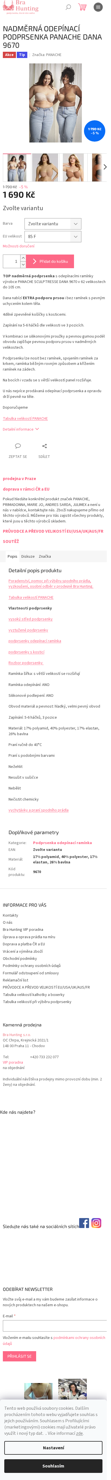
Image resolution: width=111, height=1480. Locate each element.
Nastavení (53, 1448)
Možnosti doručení (18, 246)
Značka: (46, 55)
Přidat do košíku (54, 261)
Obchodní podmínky (20, 959)
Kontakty (10, 915)
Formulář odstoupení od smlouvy (31, 973)
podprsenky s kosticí (26, 652)
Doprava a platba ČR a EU (24, 944)
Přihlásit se (19, 1356)
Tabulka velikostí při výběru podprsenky (37, 1002)
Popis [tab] (12, 556)
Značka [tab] (45, 556)
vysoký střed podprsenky (31, 619)
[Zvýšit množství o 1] (23, 258)
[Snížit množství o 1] (23, 264)
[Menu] (98, 7)
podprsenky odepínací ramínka (35, 641)
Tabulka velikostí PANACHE (25, 418)
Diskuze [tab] (28, 556)
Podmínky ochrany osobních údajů (32, 966)
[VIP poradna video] (38, 1391)
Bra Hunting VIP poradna (23, 930)
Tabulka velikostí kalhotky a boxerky (34, 995)
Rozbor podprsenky (26, 663)
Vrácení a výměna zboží (23, 951)
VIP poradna (13, 1062)
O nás (8, 922)
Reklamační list (15, 980)
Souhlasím (53, 1466)
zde (79, 1433)
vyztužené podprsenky (28, 630)
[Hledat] (68, 7)
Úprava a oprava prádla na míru (29, 937)
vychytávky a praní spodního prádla (39, 810)
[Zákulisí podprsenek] (72, 1391)
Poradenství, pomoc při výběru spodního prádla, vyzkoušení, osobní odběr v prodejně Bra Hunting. (51, 583)
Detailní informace (18, 429)
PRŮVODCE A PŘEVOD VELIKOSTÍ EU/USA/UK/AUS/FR (46, 987)
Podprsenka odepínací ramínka (62, 843)
